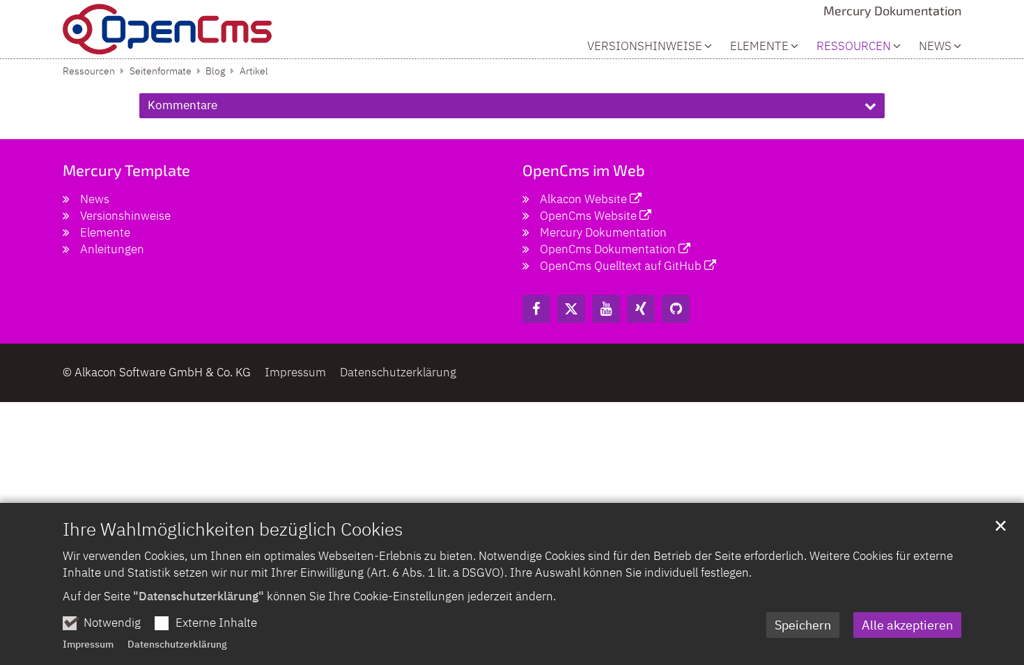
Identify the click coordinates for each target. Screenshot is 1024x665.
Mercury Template (126, 170)
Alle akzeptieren (907, 625)
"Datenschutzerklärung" (198, 596)
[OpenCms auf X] (571, 309)
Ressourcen (89, 71)
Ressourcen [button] (853, 46)
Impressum (88, 644)
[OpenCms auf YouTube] (606, 309)
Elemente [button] (759, 46)
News (935, 46)
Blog (215, 71)
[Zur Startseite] (167, 29)
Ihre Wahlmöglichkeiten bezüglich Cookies (233, 528)
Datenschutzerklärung (177, 644)
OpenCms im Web (583, 170)
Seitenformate (161, 71)
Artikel (254, 71)
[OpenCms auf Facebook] (536, 309)
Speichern (803, 625)
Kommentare (182, 105)
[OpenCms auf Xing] (641, 309)
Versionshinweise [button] (644, 46)
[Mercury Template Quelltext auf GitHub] (676, 309)
